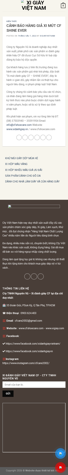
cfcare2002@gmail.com (28, 320)
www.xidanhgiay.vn (17, 129)
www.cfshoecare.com (31, 328)
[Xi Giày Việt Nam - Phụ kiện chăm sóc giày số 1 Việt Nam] (34, 6)
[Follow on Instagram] (34, 276)
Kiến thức (11, 21)
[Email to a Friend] (37, 137)
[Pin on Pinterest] (43, 137)
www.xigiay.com (55, 328)
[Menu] (4, 6)
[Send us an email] (41, 276)
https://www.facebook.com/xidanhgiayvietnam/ (33, 343)
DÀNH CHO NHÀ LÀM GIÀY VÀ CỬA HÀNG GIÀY (32, 181)
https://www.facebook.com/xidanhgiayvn (29, 351)
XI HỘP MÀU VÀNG (16, 164)
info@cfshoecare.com (19, 124)
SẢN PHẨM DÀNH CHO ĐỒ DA (23, 175)
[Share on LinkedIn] (49, 137)
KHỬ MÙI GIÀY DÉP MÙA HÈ (21, 158)
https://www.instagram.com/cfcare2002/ (26, 363)
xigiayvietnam (47, 36)
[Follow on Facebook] (27, 276)
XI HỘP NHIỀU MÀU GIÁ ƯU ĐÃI (23, 170)
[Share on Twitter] (31, 137)
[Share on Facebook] (25, 137)
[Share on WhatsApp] (19, 137)
